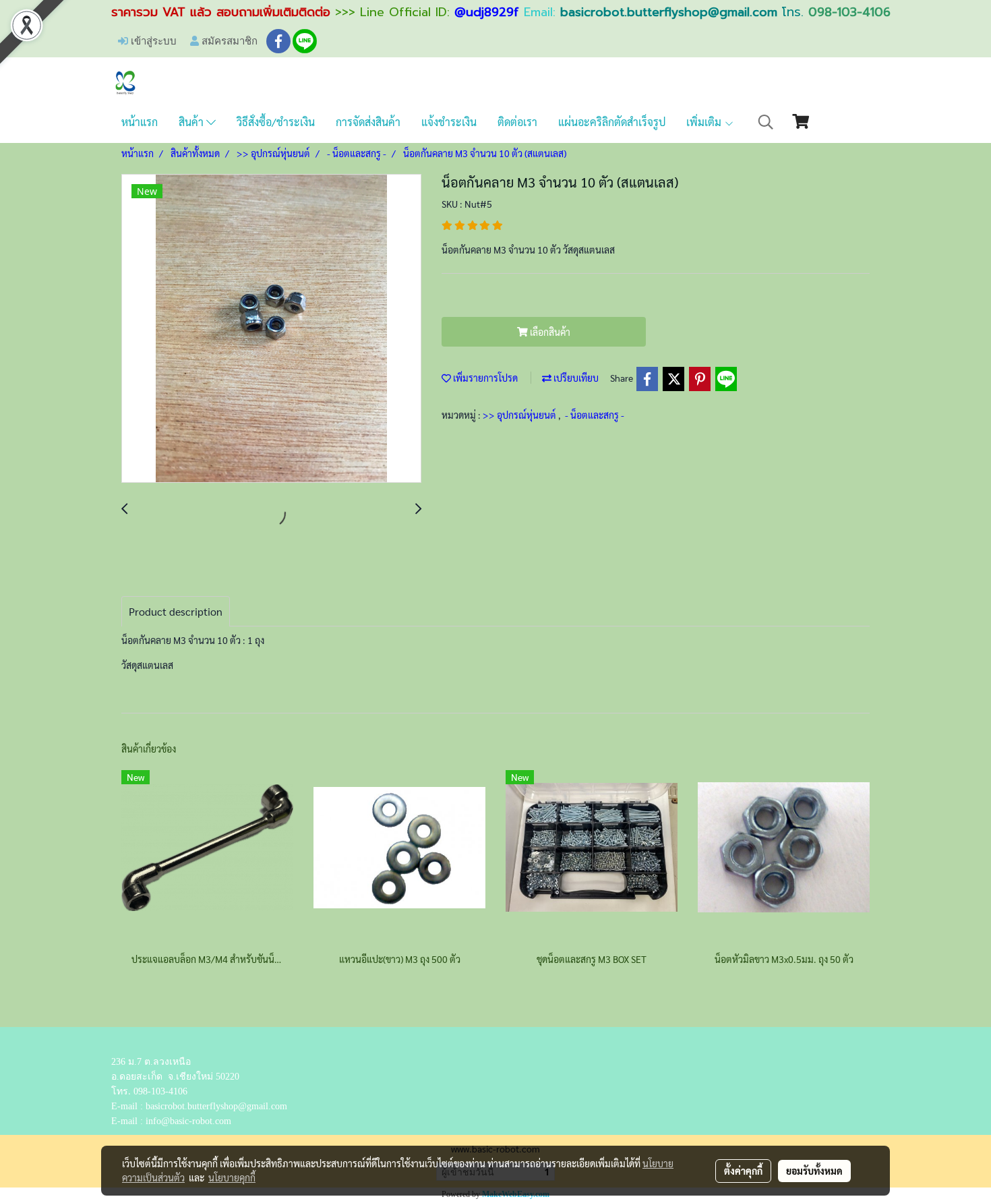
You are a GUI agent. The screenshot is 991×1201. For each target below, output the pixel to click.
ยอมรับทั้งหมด (814, 1171)
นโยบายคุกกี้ (232, 1177)
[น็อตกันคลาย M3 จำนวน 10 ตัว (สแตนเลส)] (271, 329)
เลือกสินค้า (549, 332)
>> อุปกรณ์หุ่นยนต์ (520, 415)
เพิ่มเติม (705, 122)
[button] (766, 122)
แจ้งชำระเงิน (449, 122)
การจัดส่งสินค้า (368, 122)
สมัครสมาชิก (228, 40)
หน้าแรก (139, 122)
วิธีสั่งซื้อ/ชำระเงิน (276, 122)
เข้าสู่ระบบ (152, 40)
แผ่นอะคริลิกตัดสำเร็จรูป (611, 122)
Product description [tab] (175, 611)
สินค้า (192, 122)
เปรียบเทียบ (575, 378)
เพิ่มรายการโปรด (484, 378)
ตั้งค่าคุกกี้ (743, 1171)
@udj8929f (486, 12)
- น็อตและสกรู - (594, 415)
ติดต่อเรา (517, 122)
